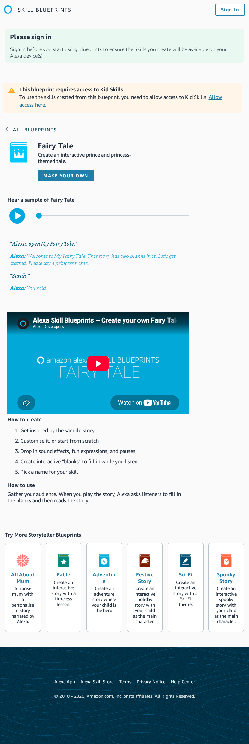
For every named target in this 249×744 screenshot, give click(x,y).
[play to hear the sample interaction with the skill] (17, 216)
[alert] (124, 46)
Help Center (183, 681)
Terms (125, 681)
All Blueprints (35, 129)
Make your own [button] (65, 175)
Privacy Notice (151, 681)
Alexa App (64, 681)
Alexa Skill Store (96, 681)
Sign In (230, 9)
